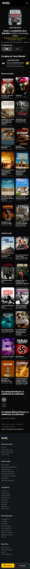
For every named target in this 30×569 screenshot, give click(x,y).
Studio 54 (19, 95)
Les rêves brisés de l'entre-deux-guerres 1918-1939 (22, 256)
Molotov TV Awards (7, 532)
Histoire (20, 39)
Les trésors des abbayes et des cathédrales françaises (21, 172)
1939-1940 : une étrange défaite (21, 120)
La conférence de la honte (7, 306)
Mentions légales (6, 469)
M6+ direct (4, 500)
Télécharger (4, 478)
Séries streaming (6, 528)
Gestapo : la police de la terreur (7, 96)
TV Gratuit (4, 523)
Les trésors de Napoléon (6, 146)
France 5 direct (5, 497)
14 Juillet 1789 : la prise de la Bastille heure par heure (21, 223)
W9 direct (4, 504)
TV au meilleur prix (6, 554)
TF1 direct (4, 491)
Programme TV (5, 519)
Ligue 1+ (3, 552)
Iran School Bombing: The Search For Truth (6, 380)
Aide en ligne (5, 465)
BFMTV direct (5, 508)
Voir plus (26, 42)
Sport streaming (6, 530)
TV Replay (4, 521)
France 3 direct (5, 495)
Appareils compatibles (7, 480)
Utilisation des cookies (7, 471)
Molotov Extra (5, 547)
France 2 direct (5, 493)
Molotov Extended (6, 550)
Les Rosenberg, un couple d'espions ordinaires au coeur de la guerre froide (22, 381)
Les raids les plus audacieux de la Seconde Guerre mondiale (21, 332)
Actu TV (3, 537)
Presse (3, 447)
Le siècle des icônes (7, 356)
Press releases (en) (7, 450)
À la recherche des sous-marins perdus (7, 330)
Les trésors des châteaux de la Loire (22, 197)
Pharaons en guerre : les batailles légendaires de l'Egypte (7, 172)
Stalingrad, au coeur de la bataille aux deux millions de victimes (7, 122)
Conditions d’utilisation (7, 474)
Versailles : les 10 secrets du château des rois (7, 198)
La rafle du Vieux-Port (6, 281)
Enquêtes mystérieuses (20, 146)
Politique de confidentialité (9, 467)
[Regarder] (27, 63)
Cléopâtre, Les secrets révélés (6, 222)
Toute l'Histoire (5, 418)
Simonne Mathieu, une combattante (21, 306)
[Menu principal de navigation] (27, 3)
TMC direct (4, 506)
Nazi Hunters (20, 356)
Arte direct (4, 502)
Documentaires (12, 39)
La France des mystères (5, 255)
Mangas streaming (6, 535)
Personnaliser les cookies (8, 476)
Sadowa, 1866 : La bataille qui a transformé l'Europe (22, 282)
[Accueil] (6, 3)
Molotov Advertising (7, 452)
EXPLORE (12, 418)
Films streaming (5, 526)
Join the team (5, 454)
